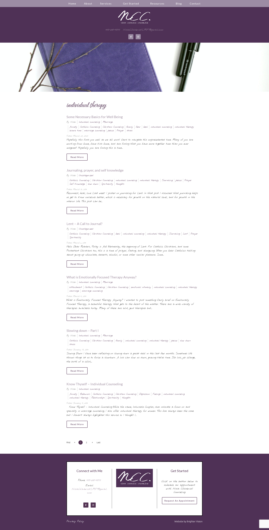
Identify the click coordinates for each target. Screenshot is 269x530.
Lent (185, 233)
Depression (144, 394)
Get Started (131, 3)
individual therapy (184, 127)
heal (145, 127)
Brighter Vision (194, 521)
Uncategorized (86, 175)
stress (129, 130)
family (129, 127)
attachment (75, 287)
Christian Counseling (113, 127)
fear (138, 127)
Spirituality (107, 184)
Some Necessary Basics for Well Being (95, 117)
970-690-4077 (113, 30)
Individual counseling (89, 122)
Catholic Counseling (90, 127)
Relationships (98, 397)
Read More (77, 157)
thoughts (120, 184)
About (88, 3)
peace (111, 130)
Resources (157, 3)
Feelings (157, 394)
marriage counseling (94, 130)
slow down (93, 184)
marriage (74, 290)
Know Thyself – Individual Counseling (95, 384)
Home (72, 3)
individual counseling (161, 127)
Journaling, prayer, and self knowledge (95, 170)
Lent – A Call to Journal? (84, 224)
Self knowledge (77, 184)
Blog (179, 3)
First (68, 442)
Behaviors (85, 394)
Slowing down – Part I (83, 330)
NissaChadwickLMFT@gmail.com (143, 30)
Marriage (108, 122)
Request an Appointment (179, 500)
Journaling (167, 180)
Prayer (120, 130)
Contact (195, 3)
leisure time (75, 130)
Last (98, 442)
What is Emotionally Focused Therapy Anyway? (101, 277)
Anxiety (73, 127)
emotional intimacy (141, 287)
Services (106, 3)
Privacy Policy (75, 521)
